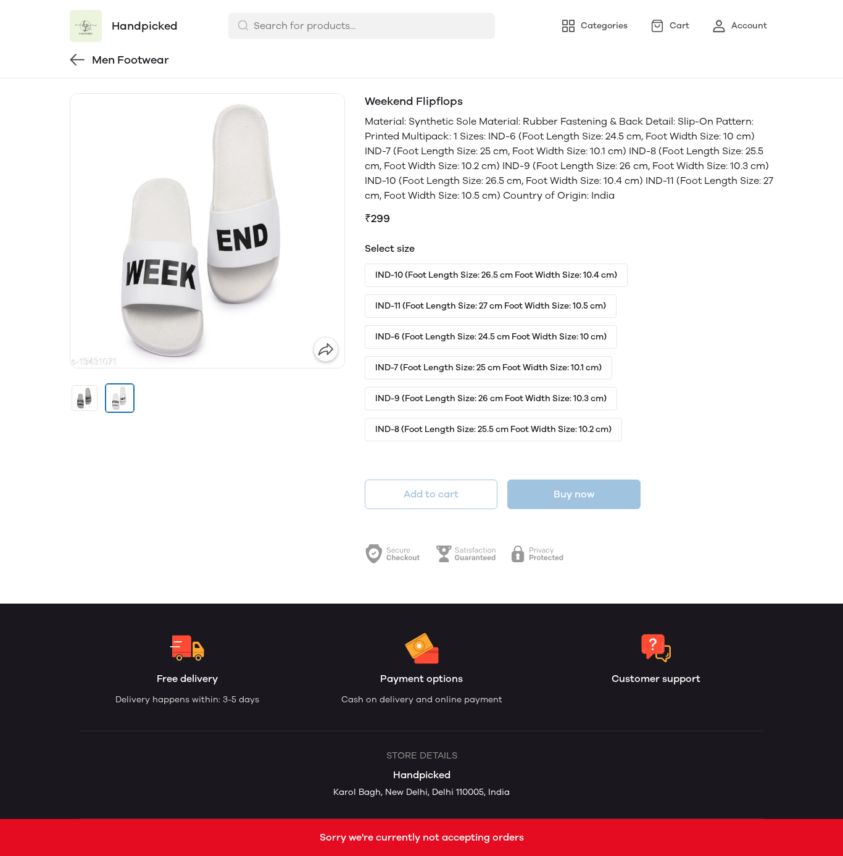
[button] (84, 398)
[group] (207, 231)
